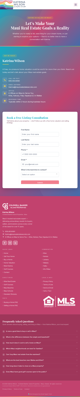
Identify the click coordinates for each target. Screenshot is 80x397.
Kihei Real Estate (10, 281)
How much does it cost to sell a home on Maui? (22, 343)
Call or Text (47, 291)
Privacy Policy (48, 281)
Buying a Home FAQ (11, 302)
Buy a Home (8, 259)
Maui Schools (8, 291)
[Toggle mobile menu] (76, 5)
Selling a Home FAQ (11, 305)
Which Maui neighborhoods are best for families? (23, 348)
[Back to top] (74, 387)
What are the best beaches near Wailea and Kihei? (23, 360)
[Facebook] (4, 243)
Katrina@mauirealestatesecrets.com (23, 87)
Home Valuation (9, 263)
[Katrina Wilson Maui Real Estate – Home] (13, 4)
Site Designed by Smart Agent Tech (41, 394)
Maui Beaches (9, 288)
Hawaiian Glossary (10, 294)
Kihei (45, 253)
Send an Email (48, 288)
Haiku (45, 266)
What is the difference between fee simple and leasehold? (26, 337)
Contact (6, 272)
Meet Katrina (8, 266)
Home (6, 253)
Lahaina (46, 259)
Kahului (45, 256)
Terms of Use (48, 284)
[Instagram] (10, 243)
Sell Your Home (9, 256)
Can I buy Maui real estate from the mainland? (21, 354)
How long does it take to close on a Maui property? (23, 366)
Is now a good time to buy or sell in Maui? (20, 331)
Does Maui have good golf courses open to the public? (25, 372)
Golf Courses (8, 269)
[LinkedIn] (15, 243)
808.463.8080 (14, 81)
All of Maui (46, 269)
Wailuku (46, 263)
